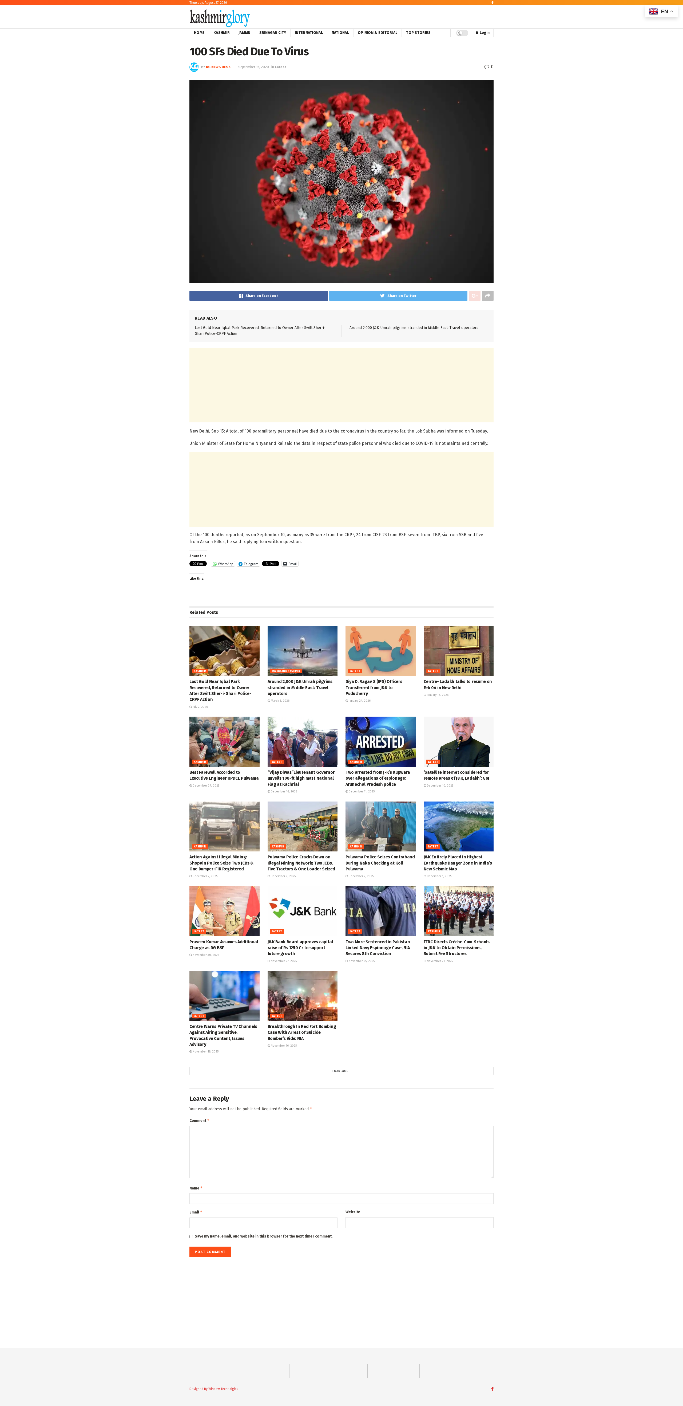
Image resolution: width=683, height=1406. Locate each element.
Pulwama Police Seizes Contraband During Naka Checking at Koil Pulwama (380, 862)
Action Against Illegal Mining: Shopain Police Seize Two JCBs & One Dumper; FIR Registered (221, 862)
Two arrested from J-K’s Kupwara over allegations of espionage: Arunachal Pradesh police (378, 778)
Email (195, 1212)
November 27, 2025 (283, 961)
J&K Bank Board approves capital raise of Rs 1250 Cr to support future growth (300, 947)
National (340, 32)
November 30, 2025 (205, 955)
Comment (199, 1120)
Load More (341, 1071)
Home (199, 32)
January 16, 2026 (437, 695)
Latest (280, 67)
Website (353, 1212)
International (309, 32)
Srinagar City (272, 32)
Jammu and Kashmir (286, 671)
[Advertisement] (341, 385)
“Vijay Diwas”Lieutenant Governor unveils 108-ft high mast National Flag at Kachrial (301, 778)
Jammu (244, 32)
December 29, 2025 (205, 785)
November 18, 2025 (205, 1051)
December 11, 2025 (361, 791)
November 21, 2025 (439, 961)
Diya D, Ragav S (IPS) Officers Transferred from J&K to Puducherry (374, 687)
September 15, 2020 (253, 67)
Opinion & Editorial (377, 32)
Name (196, 1188)
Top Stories (418, 32)
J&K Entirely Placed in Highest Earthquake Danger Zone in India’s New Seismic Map (458, 862)
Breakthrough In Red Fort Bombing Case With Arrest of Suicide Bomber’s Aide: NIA (302, 1032)
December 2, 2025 (204, 876)
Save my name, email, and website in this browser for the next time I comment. (264, 1236)
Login (484, 32)
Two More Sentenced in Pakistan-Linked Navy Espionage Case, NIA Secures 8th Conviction (379, 947)
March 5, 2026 (279, 700)
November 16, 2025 (283, 1045)
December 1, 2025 (438, 876)
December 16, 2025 (283, 791)
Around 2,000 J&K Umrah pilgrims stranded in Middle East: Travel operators (414, 327)
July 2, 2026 (200, 707)
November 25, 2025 (361, 961)
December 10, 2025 (439, 785)
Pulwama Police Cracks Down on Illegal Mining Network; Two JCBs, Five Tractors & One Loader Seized (301, 862)
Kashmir (221, 32)
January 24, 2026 (359, 700)
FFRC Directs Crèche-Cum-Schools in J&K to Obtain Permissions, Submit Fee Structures (457, 947)
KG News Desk (218, 67)
